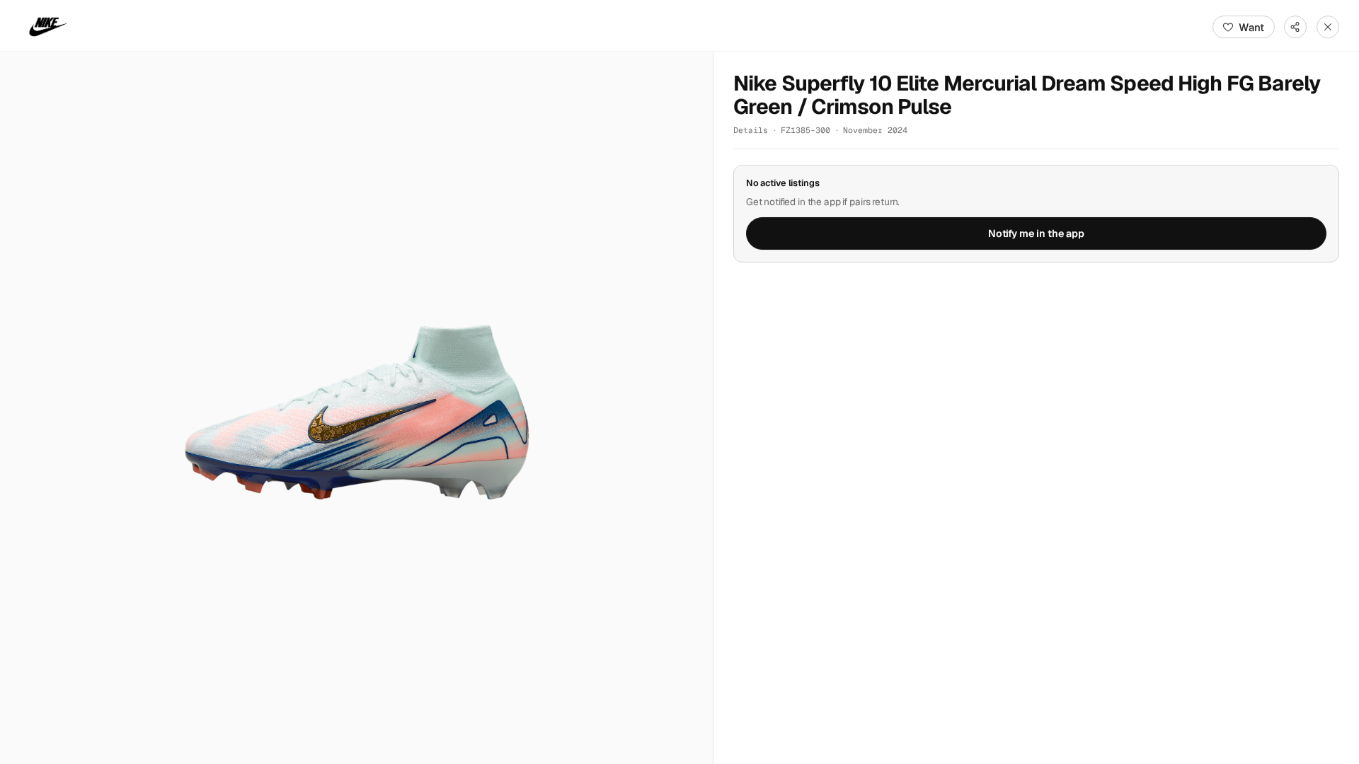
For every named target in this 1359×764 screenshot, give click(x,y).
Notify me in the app (1036, 233)
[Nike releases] (48, 27)
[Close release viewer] (1328, 27)
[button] (356, 408)
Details (750, 130)
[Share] (1295, 27)
